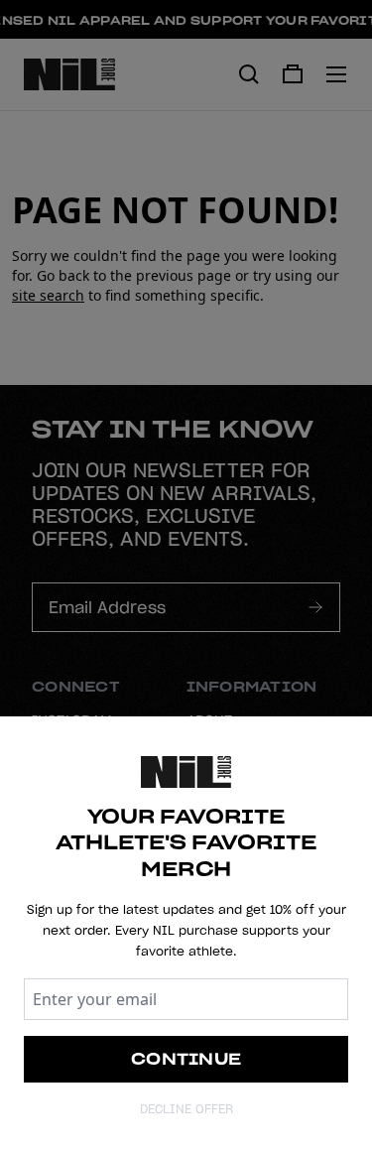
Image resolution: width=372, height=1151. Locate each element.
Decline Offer (186, 1108)
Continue (186, 1059)
